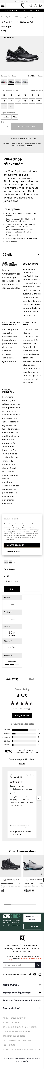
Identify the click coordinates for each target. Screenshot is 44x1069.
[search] (31, 6)
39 (4, 95)
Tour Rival (28, 884)
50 (11, 107)
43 (4, 101)
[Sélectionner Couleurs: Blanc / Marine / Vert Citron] (25, 82)
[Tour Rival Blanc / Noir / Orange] (25, 890)
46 (32, 101)
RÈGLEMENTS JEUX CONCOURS (14, 1036)
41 (25, 95)
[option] (22, 55)
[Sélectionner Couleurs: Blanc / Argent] (18, 82)
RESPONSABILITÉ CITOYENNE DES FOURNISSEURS (20, 1027)
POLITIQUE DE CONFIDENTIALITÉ (14, 1018)
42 (32, 95)
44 (11, 101)
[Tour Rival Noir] (33, 890)
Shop (12, 589)
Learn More (15, 925)
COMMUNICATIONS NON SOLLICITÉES (16, 1032)
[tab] (40, 5)
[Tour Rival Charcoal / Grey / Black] (30, 890)
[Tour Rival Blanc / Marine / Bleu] (27, 890)
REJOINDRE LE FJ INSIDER (32, 918)
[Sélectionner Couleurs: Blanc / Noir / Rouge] (4, 82)
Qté (2, 122)
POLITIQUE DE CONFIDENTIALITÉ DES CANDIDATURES (21, 1050)
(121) (16, 22)
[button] (3, 5)
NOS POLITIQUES (9, 1045)
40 (11, 95)
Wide (15, 117)
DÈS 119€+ (14, 11)
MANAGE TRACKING (14, 551)
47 (39, 101)
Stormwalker (7, 884)
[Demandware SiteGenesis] (22, 5)
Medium (6, 117)
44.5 (18, 101)
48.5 (4, 107)
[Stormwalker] (10, 876)
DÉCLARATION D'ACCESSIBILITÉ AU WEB (17, 1041)
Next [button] (41, 53)
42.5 (38, 95)
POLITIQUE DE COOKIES (11, 1023)
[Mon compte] (35, 6)
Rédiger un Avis (27, 22)
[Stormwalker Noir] (2, 890)
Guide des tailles (37, 90)
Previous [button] (2, 53)
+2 (14, 562)
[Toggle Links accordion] (22, 985)
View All (22, 764)
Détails (29, 146)
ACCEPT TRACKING (15, 545)
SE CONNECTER (32, 927)
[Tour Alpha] (22, 55)
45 (25, 101)
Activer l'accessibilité (22, 1)
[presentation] (12, 678)
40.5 (18, 95)
